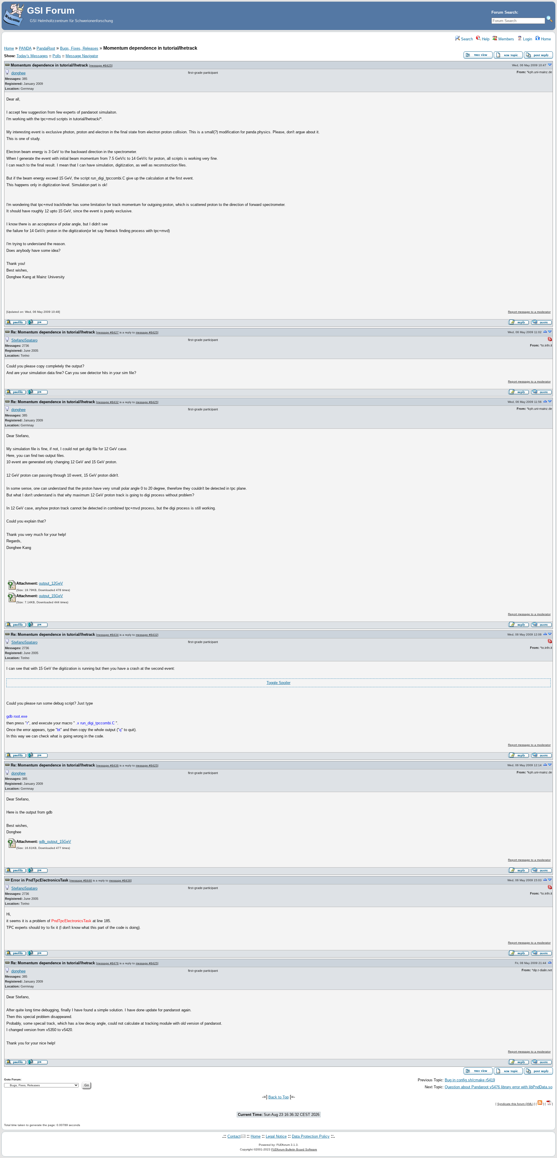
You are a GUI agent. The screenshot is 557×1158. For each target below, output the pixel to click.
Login (527, 39)
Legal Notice (276, 1136)
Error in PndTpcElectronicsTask (39, 880)
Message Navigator (82, 56)
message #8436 (108, 765)
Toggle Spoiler (278, 683)
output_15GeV (51, 596)
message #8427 (108, 332)
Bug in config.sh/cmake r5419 (470, 1080)
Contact (233, 1136)
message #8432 (108, 402)
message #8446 (81, 880)
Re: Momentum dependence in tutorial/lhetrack (53, 332)
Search (466, 39)
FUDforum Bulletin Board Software (294, 1149)
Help (485, 39)
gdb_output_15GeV (55, 841)
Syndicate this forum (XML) (515, 1103)
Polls (57, 56)
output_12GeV (51, 583)
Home (545, 39)
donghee (18, 73)
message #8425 (101, 65)
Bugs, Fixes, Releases (79, 48)
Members (505, 39)
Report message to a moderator (529, 311)
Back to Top (278, 1097)
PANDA (25, 48)
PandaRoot (46, 48)
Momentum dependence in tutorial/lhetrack (49, 65)
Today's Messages (32, 56)
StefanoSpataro (24, 340)
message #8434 (108, 634)
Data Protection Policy (311, 1136)
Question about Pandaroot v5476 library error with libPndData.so (498, 1087)
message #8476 (108, 963)
